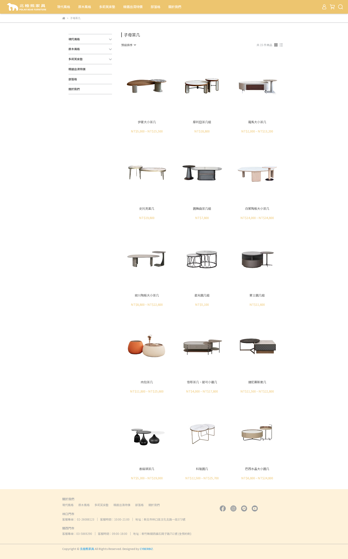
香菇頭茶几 (146, 469)
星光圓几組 (201, 295)
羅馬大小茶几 (257, 122)
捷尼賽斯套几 (257, 382)
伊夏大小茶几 (147, 122)
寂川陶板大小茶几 (147, 295)
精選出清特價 (133, 6)
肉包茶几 (147, 382)
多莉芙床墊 (107, 6)
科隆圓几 (202, 469)
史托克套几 (146, 209)
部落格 (155, 6)
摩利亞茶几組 (202, 122)
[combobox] (128, 45)
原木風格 (84, 6)
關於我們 (174, 6)
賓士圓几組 (257, 295)
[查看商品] (141, 85)
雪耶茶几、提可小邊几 (202, 382)
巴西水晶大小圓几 (257, 469)
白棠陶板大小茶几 (257, 209)
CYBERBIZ (146, 549)
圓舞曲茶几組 (202, 209)
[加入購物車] (152, 85)
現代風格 (63, 6)
